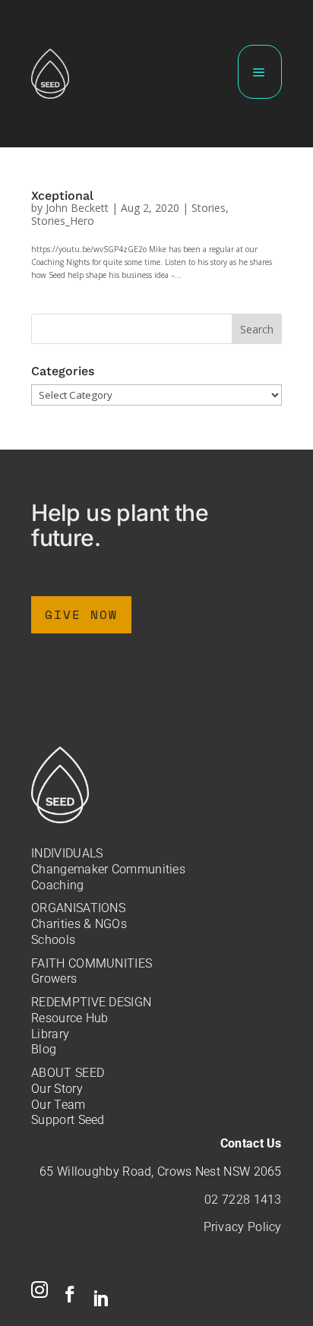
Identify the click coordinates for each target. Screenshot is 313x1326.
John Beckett (77, 207)
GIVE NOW (81, 614)
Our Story (57, 1088)
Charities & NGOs (79, 924)
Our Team (58, 1104)
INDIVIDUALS (67, 853)
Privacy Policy (243, 1227)
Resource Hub (70, 1018)
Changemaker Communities (108, 869)
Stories (208, 207)
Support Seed (68, 1120)
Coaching (57, 885)
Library (50, 1034)
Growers (54, 978)
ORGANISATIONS (78, 908)
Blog (43, 1049)
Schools (53, 940)
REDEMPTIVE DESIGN (91, 1002)
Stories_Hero (62, 220)
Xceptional (62, 195)
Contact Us (251, 1143)
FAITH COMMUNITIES (91, 963)
